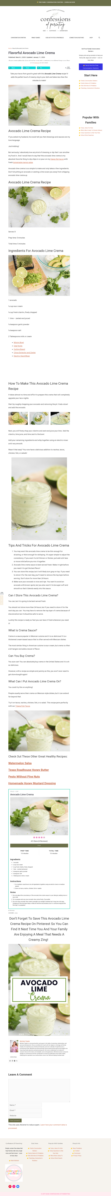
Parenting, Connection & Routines (90, 88)
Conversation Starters (18, 37)
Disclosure (77, 1153)
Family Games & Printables (88, 83)
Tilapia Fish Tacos (22, 706)
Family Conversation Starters (89, 80)
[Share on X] (1, 600)
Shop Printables (77, 1148)
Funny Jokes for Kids (87, 128)
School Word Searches (87, 135)
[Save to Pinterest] (1, 603)
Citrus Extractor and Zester (25, 353)
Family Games (36, 37)
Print (39, 845)
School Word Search (56, 1158)
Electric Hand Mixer (22, 356)
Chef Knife (18, 346)
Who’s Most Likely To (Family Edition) (91, 130)
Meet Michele (15, 1160)
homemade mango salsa (23, 162)
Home (9, 48)
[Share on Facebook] (1, 597)
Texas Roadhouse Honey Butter (28, 770)
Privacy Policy (77, 1155)
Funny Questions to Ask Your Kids (90, 133)
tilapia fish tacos (57, 159)
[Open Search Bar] (99, 37)
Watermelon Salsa (20, 763)
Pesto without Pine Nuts (24, 776)
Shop (91, 37)
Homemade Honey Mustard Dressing (32, 783)
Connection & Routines (76, 37)
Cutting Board (19, 349)
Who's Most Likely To (56, 1155)
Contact (77, 1151)
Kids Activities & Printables (55, 37)
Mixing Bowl (19, 342)
